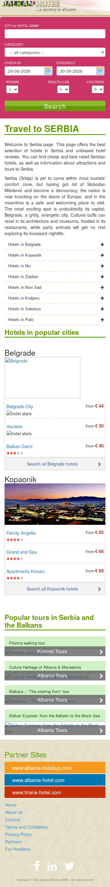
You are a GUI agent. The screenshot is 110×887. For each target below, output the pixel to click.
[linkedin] (52, 865)
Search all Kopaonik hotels (52, 589)
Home (11, 805)
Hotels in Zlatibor (23, 276)
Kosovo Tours (52, 651)
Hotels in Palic (21, 319)
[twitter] (69, 865)
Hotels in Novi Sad (24, 287)
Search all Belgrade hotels (52, 464)
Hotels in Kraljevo (23, 298)
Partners (13, 842)
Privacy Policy (18, 834)
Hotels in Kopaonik (25, 255)
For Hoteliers (17, 849)
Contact (12, 819)
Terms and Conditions (26, 827)
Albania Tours (52, 675)
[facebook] (37, 865)
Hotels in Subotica (24, 309)
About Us (14, 812)
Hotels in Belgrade (24, 244)
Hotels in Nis (19, 266)
